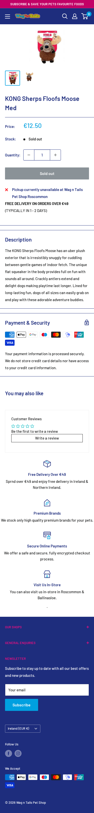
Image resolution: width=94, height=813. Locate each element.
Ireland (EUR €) (18, 728)
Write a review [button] (47, 438)
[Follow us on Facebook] (8, 753)
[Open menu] (7, 17)
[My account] (74, 16)
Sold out (47, 173)
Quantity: (12, 155)
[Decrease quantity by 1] (29, 155)
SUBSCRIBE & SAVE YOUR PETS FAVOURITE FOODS (47, 4)
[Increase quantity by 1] (55, 155)
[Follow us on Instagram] (18, 753)
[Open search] (65, 16)
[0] (85, 16)
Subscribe (22, 704)
